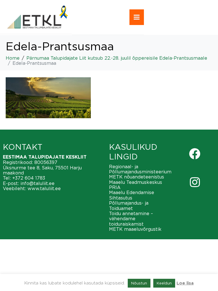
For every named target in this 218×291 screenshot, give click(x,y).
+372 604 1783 (28, 177)
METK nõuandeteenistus (136, 176)
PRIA (115, 187)
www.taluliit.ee (44, 188)
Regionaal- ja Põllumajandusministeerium (140, 169)
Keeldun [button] (164, 283)
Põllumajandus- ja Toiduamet (128, 205)
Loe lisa (185, 283)
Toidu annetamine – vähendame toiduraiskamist (131, 218)
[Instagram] (194, 182)
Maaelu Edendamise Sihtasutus (131, 195)
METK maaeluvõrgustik (135, 229)
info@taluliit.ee (37, 183)
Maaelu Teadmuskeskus (135, 182)
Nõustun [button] (139, 283)
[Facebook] (194, 153)
